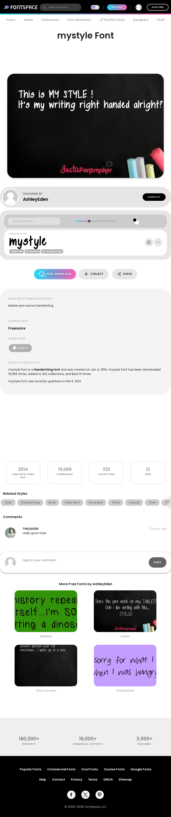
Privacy (76, 779)
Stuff (161, 20)
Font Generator (79, 20)
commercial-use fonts (88, 744)
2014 (23, 469)
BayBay (46, 636)
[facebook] (71, 795)
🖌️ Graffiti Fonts (112, 20)
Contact (154, 197)
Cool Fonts (89, 769)
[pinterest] (100, 795)
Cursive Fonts (114, 769)
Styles (28, 20)
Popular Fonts (30, 769)
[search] (60, 7)
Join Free (157, 7)
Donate (22, 348)
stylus (125, 636)
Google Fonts (141, 769)
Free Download (59, 274)
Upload (116, 7)
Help (42, 779)
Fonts (10, 20)
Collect (97, 274)
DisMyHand (125, 690)
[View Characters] (149, 242)
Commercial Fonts (61, 769)
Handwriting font (47, 369)
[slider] (89, 221)
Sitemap (125, 779)
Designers (140, 20)
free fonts (29, 744)
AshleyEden (35, 199)
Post (157, 562)
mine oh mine (46, 690)
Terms (93, 779)
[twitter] (85, 795)
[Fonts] (21, 7)
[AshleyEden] (12, 197)
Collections (50, 20)
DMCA (108, 779)
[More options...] (158, 242)
